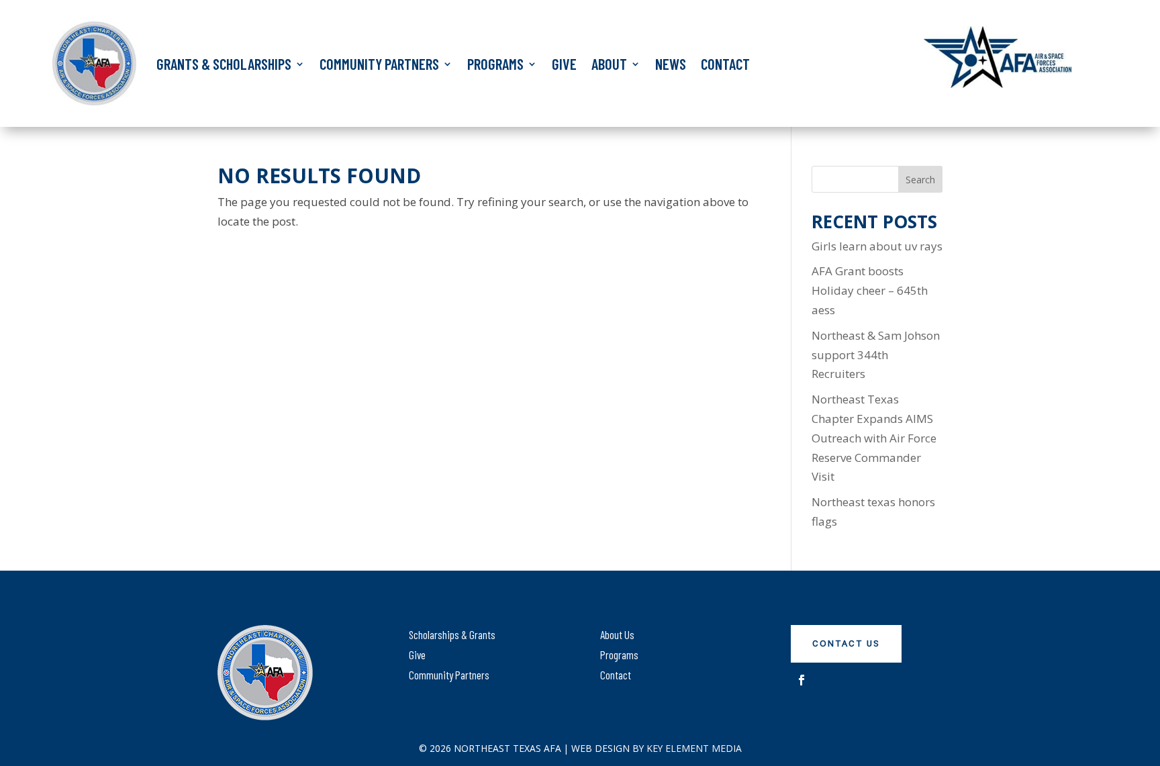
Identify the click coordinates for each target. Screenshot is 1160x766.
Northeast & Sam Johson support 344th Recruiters (876, 355)
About (609, 64)
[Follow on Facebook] (801, 680)
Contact (725, 64)
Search (920, 179)
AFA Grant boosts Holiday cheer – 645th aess (870, 290)
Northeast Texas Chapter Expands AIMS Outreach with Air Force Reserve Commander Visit (874, 438)
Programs (495, 64)
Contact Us (846, 643)
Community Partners (379, 64)
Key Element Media (694, 748)
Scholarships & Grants (452, 634)
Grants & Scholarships (223, 64)
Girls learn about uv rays (877, 246)
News (670, 64)
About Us (617, 634)
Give (564, 64)
